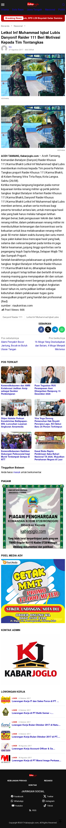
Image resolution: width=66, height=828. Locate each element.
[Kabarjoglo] (33, 4)
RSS (34, 810)
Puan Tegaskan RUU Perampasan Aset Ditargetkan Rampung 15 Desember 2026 (47, 389)
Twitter (50, 796)
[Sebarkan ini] (41, 329)
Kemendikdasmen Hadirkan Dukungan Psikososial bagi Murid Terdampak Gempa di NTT (15, 455)
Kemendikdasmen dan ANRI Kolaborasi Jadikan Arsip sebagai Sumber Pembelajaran (15, 389)
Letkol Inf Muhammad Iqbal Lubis (43, 317)
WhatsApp (18, 801)
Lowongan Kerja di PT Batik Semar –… (32, 713)
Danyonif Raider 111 (12, 317)
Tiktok (50, 806)
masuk (16, 472)
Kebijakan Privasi (17, 780)
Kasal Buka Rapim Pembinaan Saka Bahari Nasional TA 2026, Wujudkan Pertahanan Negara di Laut (49, 455)
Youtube (19, 806)
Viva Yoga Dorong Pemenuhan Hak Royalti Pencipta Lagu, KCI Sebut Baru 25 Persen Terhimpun (48, 422)
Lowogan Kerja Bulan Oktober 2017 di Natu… (36, 724)
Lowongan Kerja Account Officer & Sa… (33, 748)
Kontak (33, 785)
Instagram (50, 801)
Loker (14, 698)
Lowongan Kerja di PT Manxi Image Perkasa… (36, 760)
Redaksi (48, 780)
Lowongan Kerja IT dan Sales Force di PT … (35, 701)
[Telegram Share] (55, 329)
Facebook (18, 796)
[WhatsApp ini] (62, 329)
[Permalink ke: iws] (4, 48)
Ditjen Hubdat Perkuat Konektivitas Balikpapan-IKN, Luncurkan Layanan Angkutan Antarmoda (14, 422)
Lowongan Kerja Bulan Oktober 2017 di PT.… (36, 736)
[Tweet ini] (48, 329)
